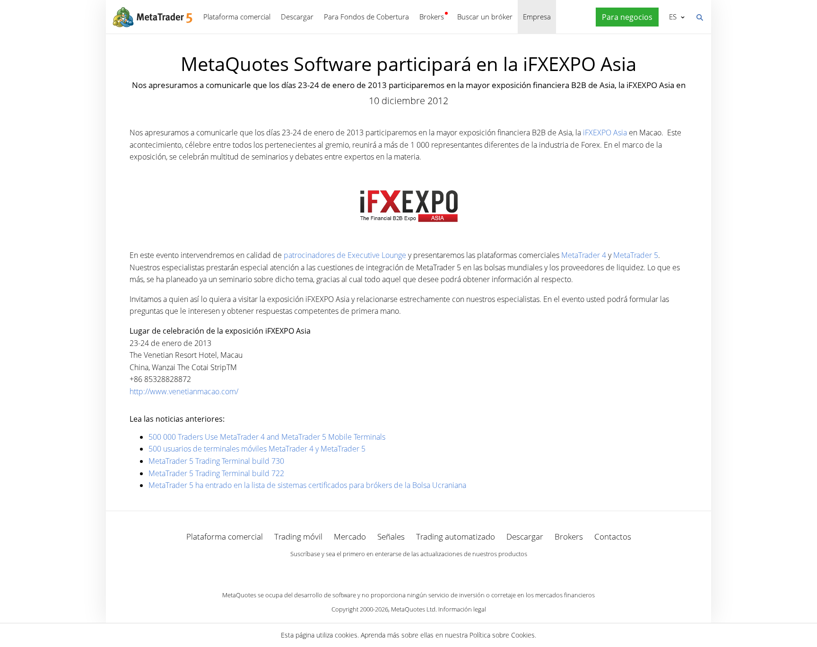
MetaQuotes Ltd (413, 609)
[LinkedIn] (408, 570)
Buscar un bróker (485, 16)
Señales (391, 536)
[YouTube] (423, 570)
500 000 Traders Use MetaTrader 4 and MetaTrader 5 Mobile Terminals (266, 437)
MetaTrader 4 (583, 255)
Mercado (350, 536)
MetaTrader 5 (635, 255)
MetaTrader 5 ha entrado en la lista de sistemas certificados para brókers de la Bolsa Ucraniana (307, 485)
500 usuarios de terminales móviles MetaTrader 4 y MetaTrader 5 (256, 448)
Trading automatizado (455, 536)
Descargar (297, 16)
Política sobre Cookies (502, 634)
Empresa (537, 16)
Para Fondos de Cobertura (366, 16)
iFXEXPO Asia (605, 132)
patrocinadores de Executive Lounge (345, 255)
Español (671, 16)
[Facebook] (393, 570)
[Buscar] (699, 16)
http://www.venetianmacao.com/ (184, 391)
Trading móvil (298, 536)
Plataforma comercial (236, 16)
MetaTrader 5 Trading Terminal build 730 (216, 461)
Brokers (431, 16)
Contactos (612, 536)
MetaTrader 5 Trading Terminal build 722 (216, 473)
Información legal (462, 609)
